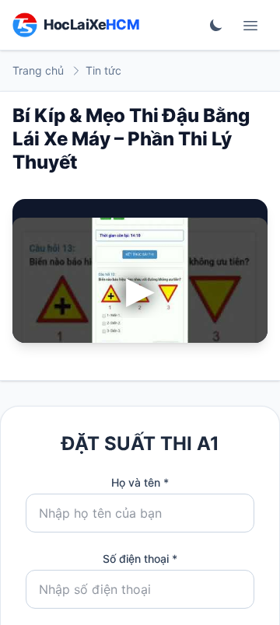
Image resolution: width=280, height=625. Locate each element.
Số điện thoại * (140, 558)
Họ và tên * (140, 482)
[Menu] (250, 25)
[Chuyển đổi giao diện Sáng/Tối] (216, 25)
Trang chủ (38, 70)
